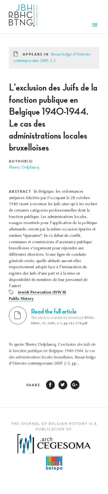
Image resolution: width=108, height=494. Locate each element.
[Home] (23, 16)
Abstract (20, 191)
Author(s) (21, 161)
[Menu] (95, 25)
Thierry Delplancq (24, 168)
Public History (21, 299)
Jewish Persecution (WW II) (42, 293)
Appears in (36, 54)
